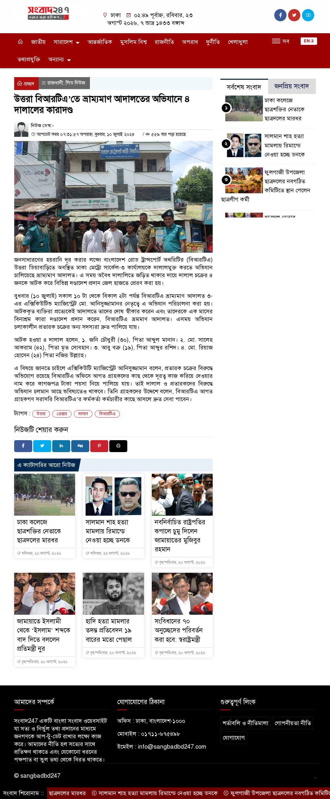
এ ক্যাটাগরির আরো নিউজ (46, 465)
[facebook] (280, 15)
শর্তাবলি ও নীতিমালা (245, 723)
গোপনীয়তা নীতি (293, 723)
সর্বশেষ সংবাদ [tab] (244, 87)
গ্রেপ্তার (62, 414)
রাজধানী (55, 83)
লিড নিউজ (75, 83)
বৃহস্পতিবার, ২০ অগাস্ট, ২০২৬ (181, 562)
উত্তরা (41, 414)
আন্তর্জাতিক (100, 42)
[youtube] (308, 15)
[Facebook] (23, 446)
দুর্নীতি (213, 42)
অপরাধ (190, 42)
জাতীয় (38, 42)
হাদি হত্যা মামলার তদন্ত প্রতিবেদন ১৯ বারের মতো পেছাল (109, 630)
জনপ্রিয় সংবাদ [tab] (292, 86)
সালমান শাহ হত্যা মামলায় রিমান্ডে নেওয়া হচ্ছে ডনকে (108, 531)
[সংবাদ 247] (49, 12)
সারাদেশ (63, 42)
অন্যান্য (56, 59)
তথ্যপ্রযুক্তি (28, 59)
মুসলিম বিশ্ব (133, 42)
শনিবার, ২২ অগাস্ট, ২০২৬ (41, 553)
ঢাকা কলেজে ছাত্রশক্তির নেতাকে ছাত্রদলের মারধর (39, 531)
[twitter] (294, 15)
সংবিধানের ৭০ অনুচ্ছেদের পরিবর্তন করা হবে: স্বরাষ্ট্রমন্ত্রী (179, 630)
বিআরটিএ (107, 414)
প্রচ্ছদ (28, 84)
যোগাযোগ (234, 737)
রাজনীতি (164, 42)
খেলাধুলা (238, 42)
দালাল (83, 414)
